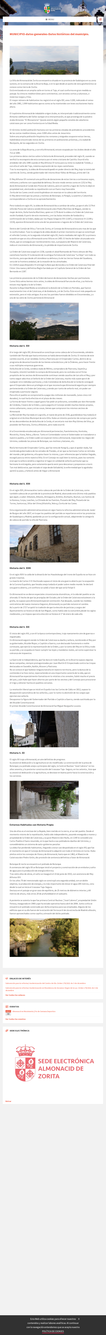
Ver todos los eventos (16, 1019)
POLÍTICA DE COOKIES (53, 1331)
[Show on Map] (100, 19)
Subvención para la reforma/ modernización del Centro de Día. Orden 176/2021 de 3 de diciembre (46, 983)
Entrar (8, 1101)
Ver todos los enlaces (15, 995)
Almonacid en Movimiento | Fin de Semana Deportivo (33, 1011)
